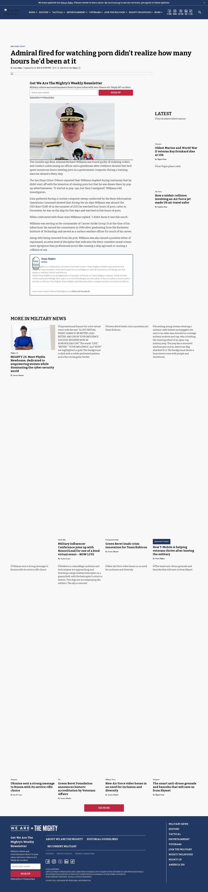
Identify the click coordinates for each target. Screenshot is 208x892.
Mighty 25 (14, 353)
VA (59, 780)
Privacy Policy (67, 3)
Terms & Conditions (85, 854)
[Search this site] (199, 12)
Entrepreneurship (111, 540)
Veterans (95, 12)
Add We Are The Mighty (69, 68)
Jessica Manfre (18, 375)
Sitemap (50, 854)
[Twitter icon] (60, 861)
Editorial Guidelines (102, 839)
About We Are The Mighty (64, 839)
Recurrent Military (62, 846)
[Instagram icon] (54, 861)
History (44, 12)
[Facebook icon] (48, 861)
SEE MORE (104, 808)
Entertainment (76, 12)
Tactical (57, 12)
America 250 (177, 864)
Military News (18, 46)
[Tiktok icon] (73, 861)
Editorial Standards (81, 291)
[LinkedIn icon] (66, 861)
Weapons (14, 780)
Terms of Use (35, 97)
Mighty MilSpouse (140, 12)
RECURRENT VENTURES (57, 877)
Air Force (158, 192)
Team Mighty (18, 68)
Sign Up (116, 92)
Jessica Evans (65, 559)
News (32, 12)
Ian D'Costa (17, 795)
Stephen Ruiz (162, 207)
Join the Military (114, 12)
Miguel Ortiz (161, 159)
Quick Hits (62, 540)
